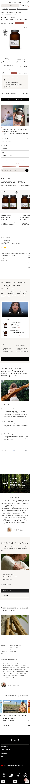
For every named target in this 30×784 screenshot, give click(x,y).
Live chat (5, 595)
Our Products (15, 749)
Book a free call (7, 590)
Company (15, 753)
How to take (4, 148)
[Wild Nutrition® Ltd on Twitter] (15, 740)
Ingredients (4, 145)
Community (15, 746)
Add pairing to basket (15, 359)
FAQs (2, 152)
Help (15, 756)
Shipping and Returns (7, 155)
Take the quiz (12, 8)
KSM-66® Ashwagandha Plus (17, 332)
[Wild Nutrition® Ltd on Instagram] (19, 740)
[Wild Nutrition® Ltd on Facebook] (11, 740)
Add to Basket (19, 99)
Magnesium (13, 324)
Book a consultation (22, 8)
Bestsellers (5, 8)
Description (4, 138)
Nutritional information (7, 141)
